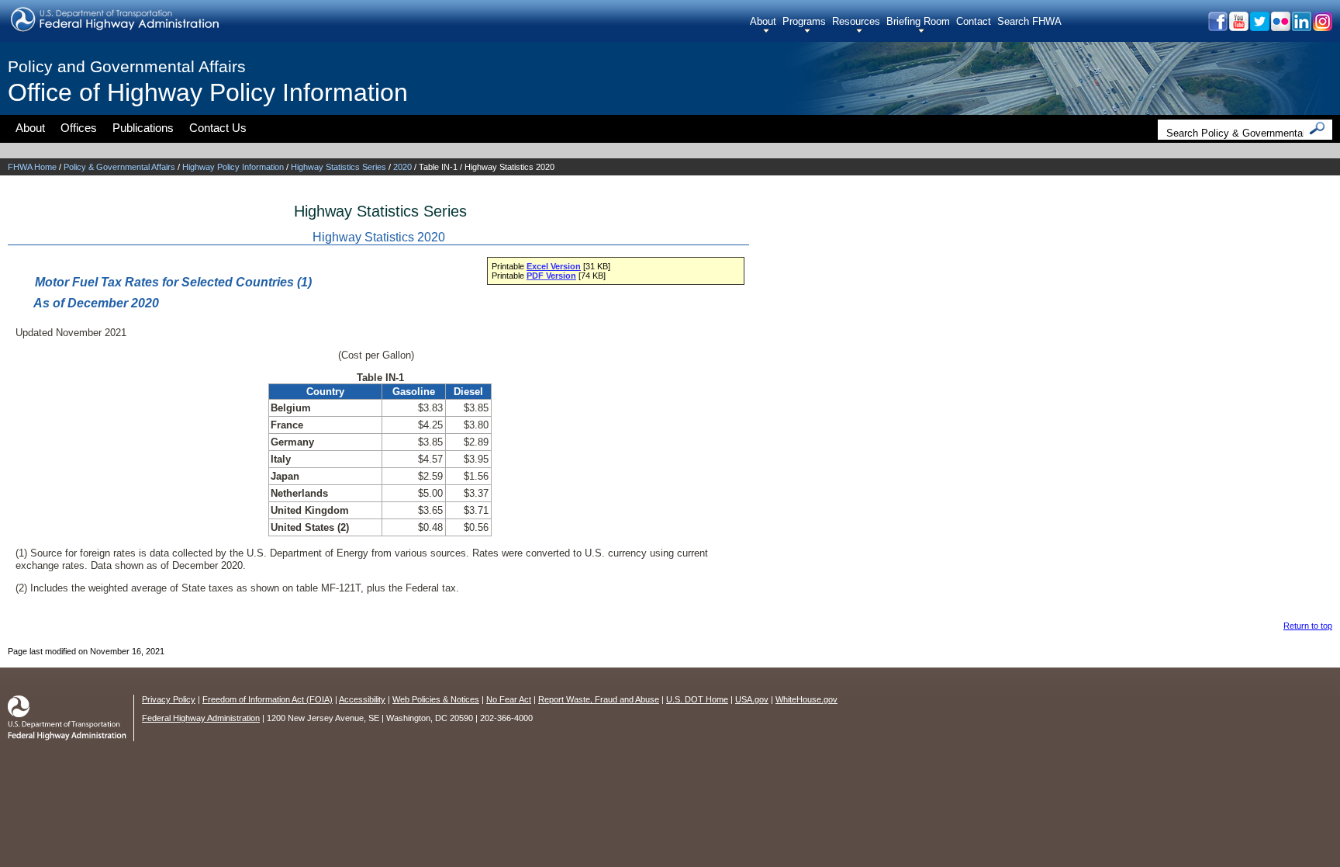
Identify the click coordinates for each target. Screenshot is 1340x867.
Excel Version (554, 266)
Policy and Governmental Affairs (127, 66)
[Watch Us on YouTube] (1238, 26)
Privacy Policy (168, 699)
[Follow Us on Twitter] (1258, 26)
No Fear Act (508, 699)
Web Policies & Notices (435, 699)
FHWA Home (32, 167)
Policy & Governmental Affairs (119, 167)
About (763, 21)
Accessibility (362, 699)
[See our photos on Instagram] (1321, 26)
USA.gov (751, 699)
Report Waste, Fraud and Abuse (598, 699)
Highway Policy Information (233, 167)
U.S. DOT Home (697, 699)
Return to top (1307, 625)
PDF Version (551, 275)
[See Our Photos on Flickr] (1279, 26)
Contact (973, 21)
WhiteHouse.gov (806, 699)
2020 (402, 167)
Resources (856, 21)
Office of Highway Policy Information (208, 92)
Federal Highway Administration (201, 718)
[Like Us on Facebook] (1217, 26)
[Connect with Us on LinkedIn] (1300, 26)
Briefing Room (918, 21)
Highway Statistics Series (338, 167)
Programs (804, 21)
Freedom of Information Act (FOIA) (267, 699)
